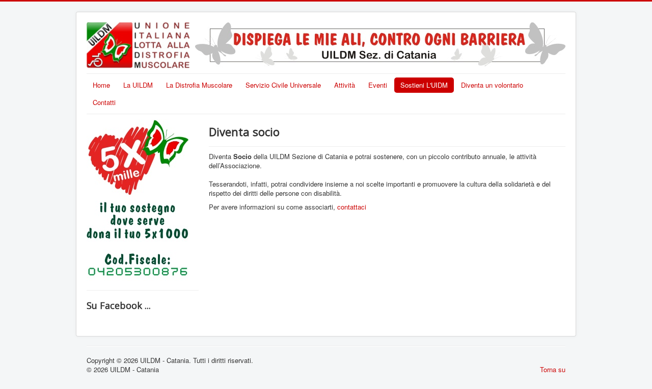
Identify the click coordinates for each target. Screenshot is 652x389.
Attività (344, 85)
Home (101, 85)
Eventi (377, 85)
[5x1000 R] (137, 199)
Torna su (552, 369)
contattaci (351, 207)
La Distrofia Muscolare (199, 85)
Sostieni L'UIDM (424, 85)
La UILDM (138, 85)
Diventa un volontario (492, 85)
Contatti (104, 102)
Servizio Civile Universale (283, 85)
